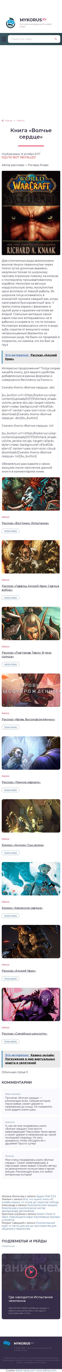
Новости (5, 517)
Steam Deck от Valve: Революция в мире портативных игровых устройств (31, 1216)
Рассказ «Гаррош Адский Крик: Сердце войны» (30, 588)
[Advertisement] (31, 78)
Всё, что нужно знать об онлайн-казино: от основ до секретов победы (30, 1201)
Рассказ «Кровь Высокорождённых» (28, 719)
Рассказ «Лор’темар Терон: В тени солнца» (26, 654)
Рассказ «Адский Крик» (19, 970)
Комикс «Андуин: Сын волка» (23, 845)
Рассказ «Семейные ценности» (24, 1033)
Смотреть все (8, 1246)
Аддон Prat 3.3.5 (46, 1196)
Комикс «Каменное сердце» (22, 908)
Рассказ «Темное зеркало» (21, 782)
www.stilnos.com (46, 1370)
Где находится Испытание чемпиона (31, 1299)
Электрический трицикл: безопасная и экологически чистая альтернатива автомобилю (30, 1208)
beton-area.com (25, 1370)
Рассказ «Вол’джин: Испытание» (25, 523)
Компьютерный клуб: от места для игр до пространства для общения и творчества (29, 1225)
